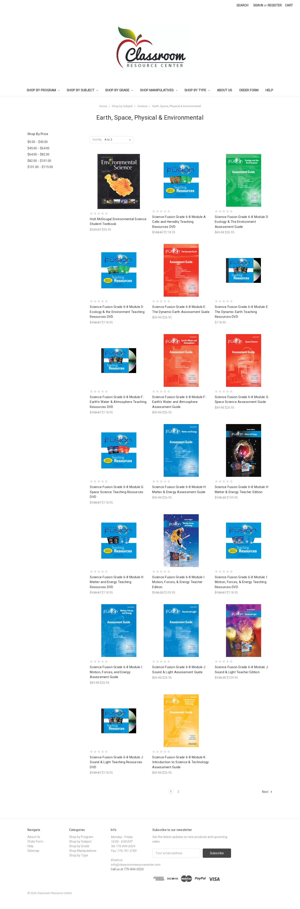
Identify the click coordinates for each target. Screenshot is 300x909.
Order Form (248, 90)
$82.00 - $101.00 (39, 161)
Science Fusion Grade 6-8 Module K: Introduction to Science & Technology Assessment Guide (180, 762)
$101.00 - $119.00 (40, 167)
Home (103, 106)
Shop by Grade (117, 90)
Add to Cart (119, 189)
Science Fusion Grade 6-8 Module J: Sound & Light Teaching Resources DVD (117, 762)
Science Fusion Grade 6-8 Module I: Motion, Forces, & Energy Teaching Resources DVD (241, 582)
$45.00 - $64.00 (38, 148)
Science (142, 106)
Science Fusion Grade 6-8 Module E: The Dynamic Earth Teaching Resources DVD (242, 312)
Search (242, 5)
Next (265, 792)
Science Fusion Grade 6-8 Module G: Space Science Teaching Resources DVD (117, 492)
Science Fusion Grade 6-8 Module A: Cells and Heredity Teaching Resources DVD (179, 222)
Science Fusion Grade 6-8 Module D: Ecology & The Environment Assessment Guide (242, 222)
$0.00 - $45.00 (37, 142)
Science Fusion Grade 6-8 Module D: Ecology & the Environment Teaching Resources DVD (117, 312)
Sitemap (33, 850)
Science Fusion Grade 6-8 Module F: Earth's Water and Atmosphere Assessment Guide (179, 402)
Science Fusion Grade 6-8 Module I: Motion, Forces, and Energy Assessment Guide (116, 672)
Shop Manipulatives (157, 90)
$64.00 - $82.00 (38, 154)
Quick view (119, 173)
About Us (224, 90)
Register (275, 5)
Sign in (258, 5)
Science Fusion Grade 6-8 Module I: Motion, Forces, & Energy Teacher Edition (178, 582)
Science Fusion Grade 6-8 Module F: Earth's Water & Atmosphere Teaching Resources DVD (118, 402)
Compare (117, 181)
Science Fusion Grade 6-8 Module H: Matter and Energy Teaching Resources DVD (117, 582)
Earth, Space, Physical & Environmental (176, 106)
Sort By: (97, 139)
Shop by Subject (81, 90)
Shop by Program (42, 90)
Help (269, 90)
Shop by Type (195, 90)
